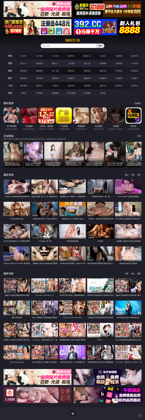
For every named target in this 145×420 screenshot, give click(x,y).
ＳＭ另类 (134, 63)
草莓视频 (55, 93)
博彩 (10, 55)
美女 (126, 175)
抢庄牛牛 (134, 56)
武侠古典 (71, 86)
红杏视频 (87, 93)
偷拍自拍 (39, 71)
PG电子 (23, 56)
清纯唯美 (102, 78)
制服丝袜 (87, 71)
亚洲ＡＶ (23, 63)
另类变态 (134, 71)
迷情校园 (87, 86)
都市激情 (23, 86)
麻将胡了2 (87, 56)
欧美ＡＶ (55, 63)
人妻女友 (55, 86)
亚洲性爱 (23, 71)
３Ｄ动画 (71, 63)
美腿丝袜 (87, 78)
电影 (10, 70)
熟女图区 (118, 78)
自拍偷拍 (39, 63)
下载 (138, 136)
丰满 (126, 274)
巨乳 (132, 175)
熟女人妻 (87, 63)
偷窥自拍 (23, 78)
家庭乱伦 (39, 86)
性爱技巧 (134, 86)
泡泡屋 (102, 93)
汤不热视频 (71, 93)
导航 (10, 93)
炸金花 (102, 56)
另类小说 (102, 86)
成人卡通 (55, 71)
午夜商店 (39, 93)
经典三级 (102, 71)
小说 (10, 85)
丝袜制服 (102, 63)
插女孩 (23, 93)
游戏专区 (71, 56)
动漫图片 (71, 78)
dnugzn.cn (72, 40)
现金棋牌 (118, 56)
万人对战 (55, 56)
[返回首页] (140, 415)
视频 (10, 63)
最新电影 (9, 273)
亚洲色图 (39, 78)
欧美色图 (55, 78)
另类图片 (134, 78)
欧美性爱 (71, 71)
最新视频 (9, 174)
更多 (138, 175)
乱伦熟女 (118, 71)
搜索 (100, 46)
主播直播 (118, 63)
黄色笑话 (118, 86)
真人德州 (39, 56)
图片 (10, 78)
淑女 (132, 274)
